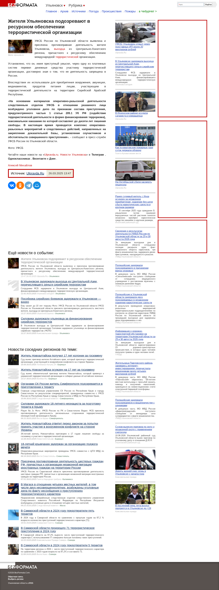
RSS (31, 583)
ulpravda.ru (19, 55)
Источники (79, 11)
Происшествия (112, 11)
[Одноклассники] (20, 185)
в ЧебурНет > (148, 11)
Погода (94, 11)
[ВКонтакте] (12, 185)
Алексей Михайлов (20, 165)
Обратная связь (15, 577)
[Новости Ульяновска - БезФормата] (19, 4)
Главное (51, 11)
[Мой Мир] (37, 185)
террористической (66, 56)
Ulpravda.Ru (35, 173)
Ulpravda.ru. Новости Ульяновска (65, 154)
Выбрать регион (15, 579)
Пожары (130, 11)
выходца (59, 48)
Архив (64, 11)
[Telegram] (28, 185)
